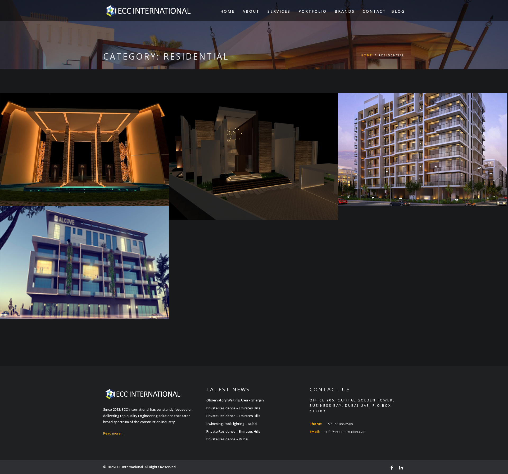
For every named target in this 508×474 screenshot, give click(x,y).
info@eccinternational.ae (345, 431)
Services (279, 11)
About (251, 11)
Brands (345, 11)
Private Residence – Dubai (227, 439)
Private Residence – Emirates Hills (233, 408)
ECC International (129, 466)
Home (227, 11)
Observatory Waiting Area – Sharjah (235, 400)
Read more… (113, 433)
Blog (398, 11)
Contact (374, 11)
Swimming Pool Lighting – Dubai (231, 423)
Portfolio (312, 11)
